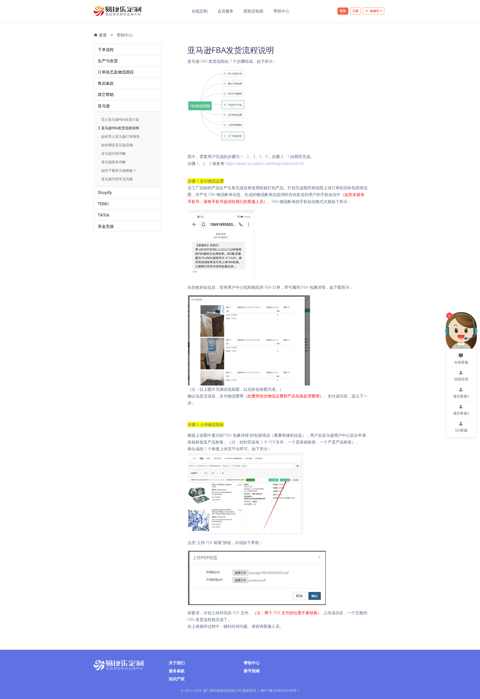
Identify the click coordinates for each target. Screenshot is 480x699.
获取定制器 (254, 11)
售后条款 (106, 83)
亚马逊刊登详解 (113, 153)
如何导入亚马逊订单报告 (120, 136)
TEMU (103, 203)
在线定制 (200, 11)
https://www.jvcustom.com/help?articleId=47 (264, 163)
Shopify (105, 192)
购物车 (376, 11)
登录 (343, 11)
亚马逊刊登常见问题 (117, 179)
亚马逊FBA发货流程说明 (120, 128)
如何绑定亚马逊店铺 (117, 145)
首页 (102, 35)
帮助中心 (282, 11)
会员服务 (226, 11)
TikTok (103, 215)
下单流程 (106, 49)
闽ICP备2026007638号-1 (280, 690)
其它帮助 (106, 94)
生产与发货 (108, 61)
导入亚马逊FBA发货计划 (120, 119)
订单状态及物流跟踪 (116, 72)
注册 (355, 11)
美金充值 (106, 226)
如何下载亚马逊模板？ (118, 170)
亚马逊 (104, 105)
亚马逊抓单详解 (113, 162)
